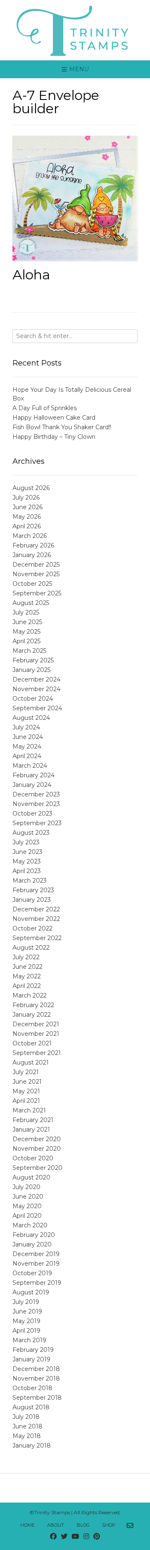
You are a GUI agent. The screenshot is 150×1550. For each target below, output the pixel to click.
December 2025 (36, 564)
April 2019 (26, 1330)
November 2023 (36, 804)
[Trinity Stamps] (75, 30)
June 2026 (27, 507)
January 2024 (31, 785)
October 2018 (32, 1388)
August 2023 (31, 832)
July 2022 (26, 957)
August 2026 (31, 488)
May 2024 (26, 746)
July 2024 (26, 727)
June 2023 (27, 852)
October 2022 (32, 928)
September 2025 (36, 593)
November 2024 (36, 689)
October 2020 (32, 1158)
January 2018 (31, 1445)
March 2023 (29, 880)
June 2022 (27, 966)
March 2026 (29, 536)
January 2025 (31, 670)
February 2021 (32, 1120)
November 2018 (36, 1378)
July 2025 (25, 612)
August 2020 (31, 1177)
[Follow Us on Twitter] (64, 1536)
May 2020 (27, 1206)
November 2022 (36, 919)
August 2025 (30, 603)
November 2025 (36, 574)
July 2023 (26, 842)
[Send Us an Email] (130, 1525)
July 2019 (25, 1302)
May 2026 (26, 516)
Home (27, 1525)
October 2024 (32, 698)
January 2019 (31, 1359)
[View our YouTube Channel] (75, 1536)
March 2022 (29, 995)
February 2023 (33, 890)
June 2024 (27, 737)
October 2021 (32, 1043)
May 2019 (26, 1321)
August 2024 (31, 718)
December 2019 (36, 1254)
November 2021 (35, 1033)
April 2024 (26, 756)
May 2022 (26, 976)
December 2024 (36, 679)
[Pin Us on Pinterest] (96, 1536)
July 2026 (26, 497)
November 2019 (36, 1263)
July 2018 (26, 1417)
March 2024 (29, 765)
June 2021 (27, 1081)
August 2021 (30, 1062)
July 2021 (25, 1072)
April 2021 (26, 1101)
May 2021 (26, 1091)
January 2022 (31, 1014)
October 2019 (32, 1273)
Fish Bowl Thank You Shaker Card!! (61, 427)
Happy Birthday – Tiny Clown (53, 436)
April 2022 (26, 986)
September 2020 (37, 1168)
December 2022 (36, 909)
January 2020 (32, 1244)
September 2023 (37, 823)
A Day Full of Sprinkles (44, 408)
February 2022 (33, 1005)
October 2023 (32, 813)
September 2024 (37, 708)
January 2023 (31, 899)
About (55, 1525)
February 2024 (33, 775)
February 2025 (33, 660)
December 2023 (36, 794)
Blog (83, 1525)
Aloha (31, 274)
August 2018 (31, 1407)
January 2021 (31, 1129)
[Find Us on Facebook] (53, 1536)
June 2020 (27, 1196)
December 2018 (36, 1369)
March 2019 (29, 1340)
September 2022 (37, 938)
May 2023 (26, 861)
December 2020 (36, 1139)
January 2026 (31, 555)
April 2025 (26, 641)
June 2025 (27, 622)
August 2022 (31, 947)
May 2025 (26, 631)
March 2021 (29, 1110)
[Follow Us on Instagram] (86, 1536)
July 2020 (26, 1187)
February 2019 (33, 1349)
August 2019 (30, 1292)
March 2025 (29, 650)
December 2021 (35, 1024)
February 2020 (33, 1235)
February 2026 (33, 545)
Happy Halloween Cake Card (53, 417)
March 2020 (30, 1225)
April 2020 (27, 1215)
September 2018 (37, 1397)
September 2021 (36, 1053)
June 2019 (27, 1311)
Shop (108, 1525)
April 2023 (26, 871)
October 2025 (32, 583)
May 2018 (26, 1436)
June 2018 (27, 1426)
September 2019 (36, 1282)
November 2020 (36, 1148)
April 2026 (26, 526)
